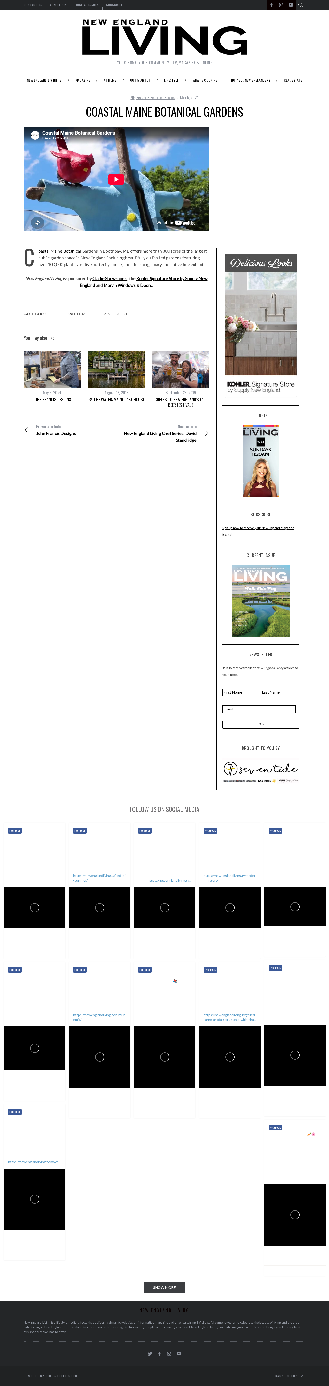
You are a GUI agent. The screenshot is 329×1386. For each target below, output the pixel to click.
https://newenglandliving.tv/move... (34, 1162)
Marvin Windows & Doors (128, 285)
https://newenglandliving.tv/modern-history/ (229, 878)
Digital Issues (87, 5)
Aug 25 (48, 940)
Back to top (286, 1376)
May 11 (178, 1100)
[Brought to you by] (260, 771)
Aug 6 (177, 940)
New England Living (33, 935)
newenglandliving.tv (32, 940)
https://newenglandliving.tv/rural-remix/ (99, 1017)
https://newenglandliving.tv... (169, 880)
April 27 (49, 1242)
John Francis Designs (52, 399)
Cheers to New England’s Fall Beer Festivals (180, 402)
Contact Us (33, 5)
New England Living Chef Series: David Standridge (160, 433)
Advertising (59, 5)
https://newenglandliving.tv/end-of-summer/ (99, 878)
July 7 (47, 1082)
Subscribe (114, 5)
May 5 (243, 1100)
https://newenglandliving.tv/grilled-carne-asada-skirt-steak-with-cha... (230, 1017)
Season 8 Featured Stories (155, 97)
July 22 (308, 938)
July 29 (243, 940)
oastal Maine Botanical (59, 251)
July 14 (308, 1098)
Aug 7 (112, 940)
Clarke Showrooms (109, 278)
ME (133, 97)
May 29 (113, 1100)
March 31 (310, 1258)
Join (261, 724)
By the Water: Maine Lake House (117, 399)
